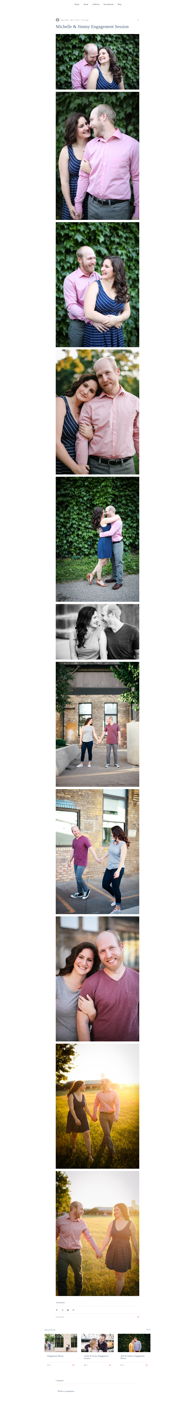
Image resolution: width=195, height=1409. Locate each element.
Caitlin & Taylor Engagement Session (96, 1357)
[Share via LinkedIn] (68, 1310)
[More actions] (138, 20)
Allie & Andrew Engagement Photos (132, 1357)
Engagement (60, 1302)
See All (148, 1329)
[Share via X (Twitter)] (62, 1310)
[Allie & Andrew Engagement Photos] (134, 1343)
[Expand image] (97, 62)
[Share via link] (73, 1310)
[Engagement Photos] (61, 1343)
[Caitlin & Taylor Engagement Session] (97, 1343)
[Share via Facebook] (57, 1310)
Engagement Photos (55, 1356)
